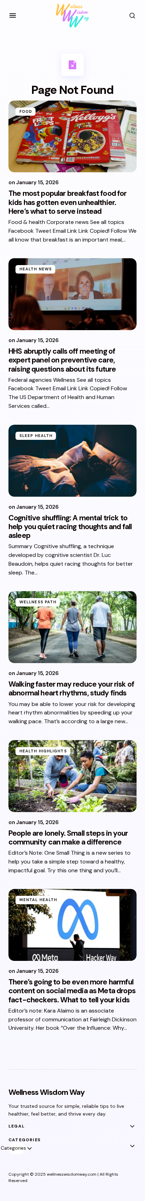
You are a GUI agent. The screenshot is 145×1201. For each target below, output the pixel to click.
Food (25, 111)
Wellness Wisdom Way (46, 1092)
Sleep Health (35, 435)
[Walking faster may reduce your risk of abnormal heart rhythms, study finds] (72, 627)
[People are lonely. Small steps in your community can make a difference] (72, 776)
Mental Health (38, 899)
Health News (35, 268)
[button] (12, 15)
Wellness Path (37, 601)
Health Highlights (43, 751)
